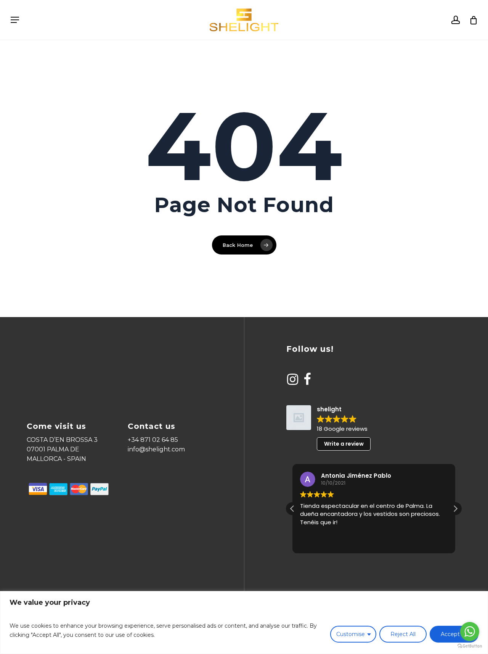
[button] (455, 508)
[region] (244, 622)
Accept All (454, 634)
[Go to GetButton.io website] (470, 646)
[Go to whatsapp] (469, 631)
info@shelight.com (156, 449)
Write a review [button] (344, 444)
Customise (350, 634)
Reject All (403, 634)
